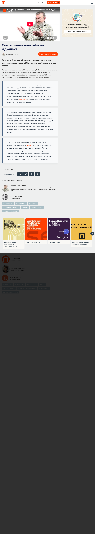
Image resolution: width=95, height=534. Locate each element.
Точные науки (44, 288)
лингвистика (20, 203)
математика (19, 284)
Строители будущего (10, 292)
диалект (25, 207)
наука (42, 284)
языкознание (16, 196)
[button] (92, 233)
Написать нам (9, 174)
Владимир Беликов (12, 54)
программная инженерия (27, 288)
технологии (15, 277)
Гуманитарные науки (10, 211)
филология (33, 203)
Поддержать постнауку (77, 31)
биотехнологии (8, 288)
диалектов (23, 99)
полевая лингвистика (10, 207)
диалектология (36, 207)
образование (32, 284)
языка (29, 145)
